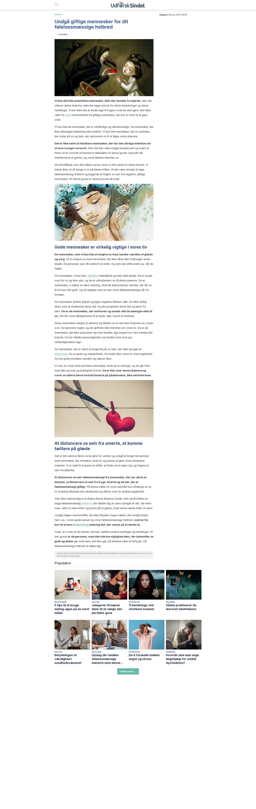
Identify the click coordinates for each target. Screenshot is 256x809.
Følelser (96, 652)
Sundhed (170, 652)
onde (68, 115)
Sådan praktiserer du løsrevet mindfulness (181, 607)
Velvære (58, 14)
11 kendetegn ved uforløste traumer (141, 607)
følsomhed (61, 353)
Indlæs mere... (128, 671)
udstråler (92, 275)
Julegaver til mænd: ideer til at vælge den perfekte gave (107, 609)
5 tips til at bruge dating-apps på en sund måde (72, 609)
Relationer (60, 602)
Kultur (95, 602)
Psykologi (134, 602)
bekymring (81, 524)
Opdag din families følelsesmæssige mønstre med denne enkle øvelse (106, 659)
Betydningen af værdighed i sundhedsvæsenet (68, 659)
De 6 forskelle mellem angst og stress (144, 657)
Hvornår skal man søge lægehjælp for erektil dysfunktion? (182, 659)
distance (86, 503)
